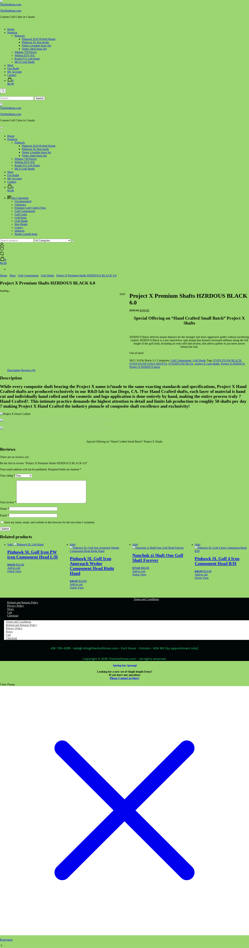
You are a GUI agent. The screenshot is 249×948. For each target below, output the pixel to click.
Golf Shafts (21, 220)
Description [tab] (14, 370)
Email (4, 515)
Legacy (19, 227)
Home (10, 29)
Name (4, 508)
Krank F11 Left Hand (27, 58)
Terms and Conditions (146, 599)
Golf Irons (20, 217)
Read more (6, 939)
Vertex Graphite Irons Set (36, 45)
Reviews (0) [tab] (28, 370)
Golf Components (25, 211)
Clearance (20, 204)
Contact (11, 75)
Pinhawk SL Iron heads (35, 42)
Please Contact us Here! (124, 678)
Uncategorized (23, 201)
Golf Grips (21, 214)
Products (12, 32)
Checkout (12, 615)
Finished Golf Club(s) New (30, 207)
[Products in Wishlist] (2, 249)
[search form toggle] (3, 90)
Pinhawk (20, 35)
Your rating (7, 475)
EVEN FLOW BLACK (227, 360)
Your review (8, 502)
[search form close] (1, 102)
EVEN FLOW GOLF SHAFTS (148, 363)
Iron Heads (21, 224)
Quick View (14, 571)
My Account (14, 71)
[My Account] (2, 245)
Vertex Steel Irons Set (34, 48)
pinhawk (20, 230)
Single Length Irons (26, 234)
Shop (10, 65)
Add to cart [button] (13, 567)
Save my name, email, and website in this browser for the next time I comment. (49, 522)
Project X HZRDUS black (144, 367)
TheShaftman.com (10, 10)
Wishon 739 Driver (26, 52)
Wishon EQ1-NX (25, 55)
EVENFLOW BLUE (180, 363)
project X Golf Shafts (207, 363)
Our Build (13, 68)
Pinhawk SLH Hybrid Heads (38, 39)
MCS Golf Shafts (25, 61)
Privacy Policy (15, 605)
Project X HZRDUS (233, 363)
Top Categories (20, 198)
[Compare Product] (2, 254)
